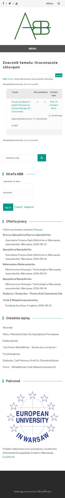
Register (29, 206)
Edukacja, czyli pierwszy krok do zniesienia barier (31, 360)
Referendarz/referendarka (19, 264)
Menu (49, 3)
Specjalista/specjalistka (17, 249)
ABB (5, 79)
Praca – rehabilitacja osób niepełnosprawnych (29, 366)
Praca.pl (37, 229)
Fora (10, 79)
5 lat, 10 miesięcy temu (53, 105)
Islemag (18, 491)
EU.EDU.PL (9, 456)
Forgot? (18, 206)
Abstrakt (8, 327)
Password (7, 193)
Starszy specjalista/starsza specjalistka (27, 234)
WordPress (44, 491)
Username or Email (12, 181)
